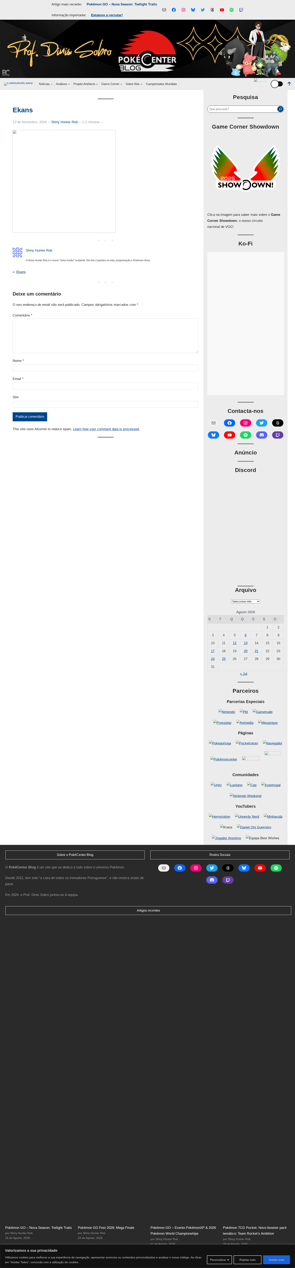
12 (234, 643)
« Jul (243, 674)
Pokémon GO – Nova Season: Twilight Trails (122, 4)
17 (213, 651)
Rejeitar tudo (247, 1259)
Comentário (22, 315)
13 (245, 643)
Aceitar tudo (276, 1259)
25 (224, 659)
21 (256, 651)
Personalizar (218, 1259)
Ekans (21, 272)
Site (15, 397)
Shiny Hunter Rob (64, 122)
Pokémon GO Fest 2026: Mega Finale (106, 1228)
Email (18, 379)
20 (245, 651)
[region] (147, 1256)
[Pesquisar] (280, 109)
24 (213, 659)
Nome (18, 361)
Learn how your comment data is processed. (106, 429)
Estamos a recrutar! (107, 15)
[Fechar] (290, 1247)
